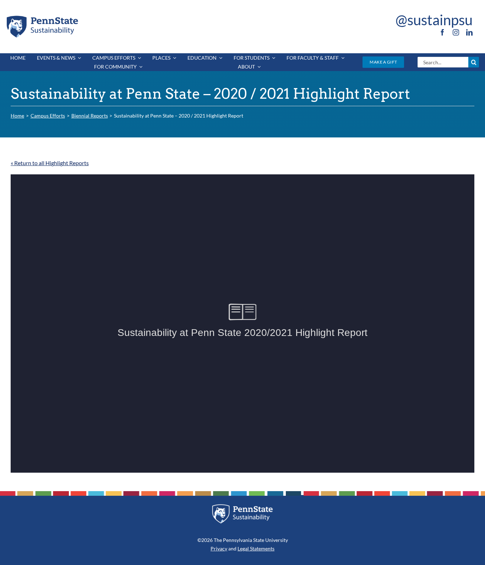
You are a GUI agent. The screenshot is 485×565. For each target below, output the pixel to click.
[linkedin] (469, 32)
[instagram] (456, 32)
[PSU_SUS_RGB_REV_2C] (242, 506)
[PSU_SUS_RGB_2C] (42, 16)
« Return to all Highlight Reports (50, 162)
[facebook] (442, 32)
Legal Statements (256, 548)
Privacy (219, 548)
